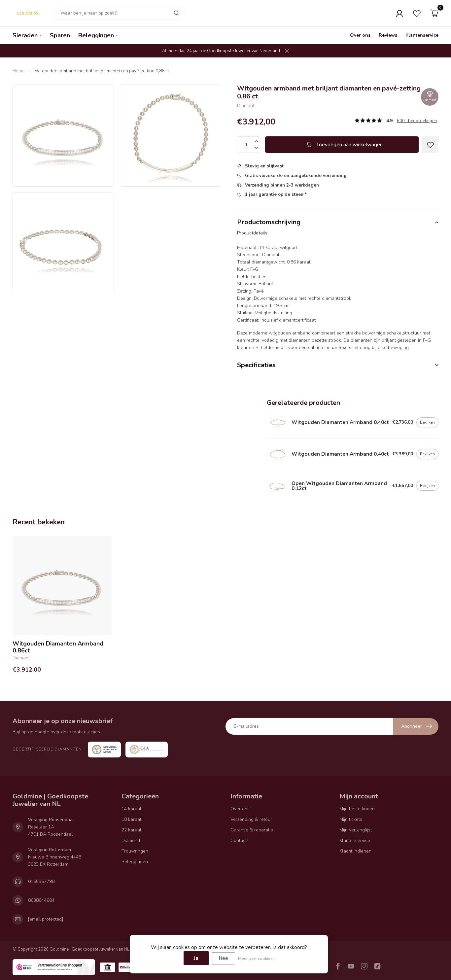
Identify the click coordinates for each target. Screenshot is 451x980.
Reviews (388, 35)
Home (19, 71)
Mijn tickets (350, 819)
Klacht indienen (355, 851)
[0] (434, 13)
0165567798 (41, 881)
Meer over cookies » (257, 958)
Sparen (60, 35)
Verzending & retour (251, 819)
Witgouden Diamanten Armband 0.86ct (58, 647)
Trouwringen (134, 851)
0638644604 (41, 900)
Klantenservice (421, 35)
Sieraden (25, 35)
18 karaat (131, 819)
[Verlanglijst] (417, 13)
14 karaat (131, 809)
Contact (238, 840)
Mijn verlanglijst (355, 830)
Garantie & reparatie (251, 830)
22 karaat (131, 830)
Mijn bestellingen (357, 809)
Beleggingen (96, 35)
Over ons (360, 35)
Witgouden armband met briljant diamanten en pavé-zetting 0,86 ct (102, 71)
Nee (223, 958)
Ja (196, 958)
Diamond (130, 840)
